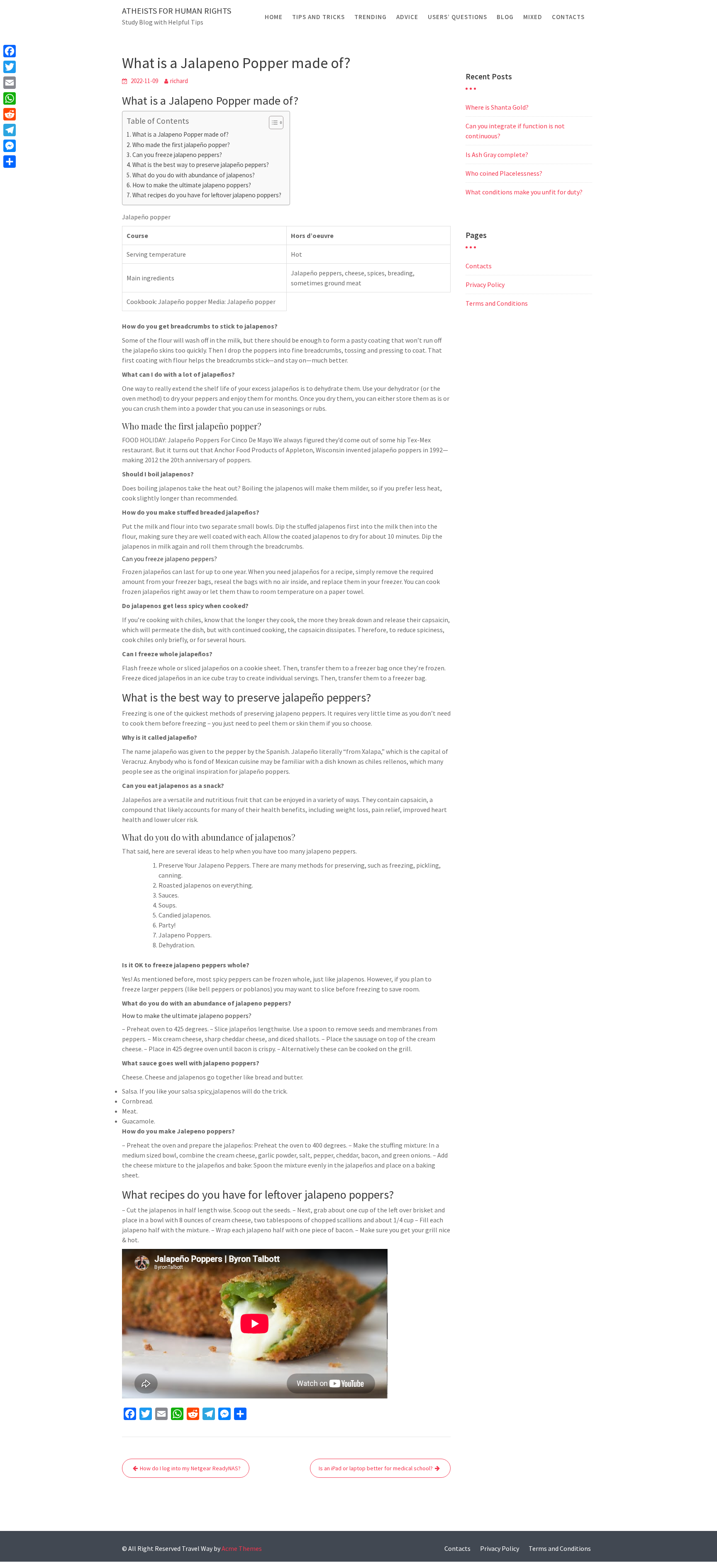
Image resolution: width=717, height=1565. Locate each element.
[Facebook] (9, 51)
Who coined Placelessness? (504, 173)
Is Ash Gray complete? (497, 154)
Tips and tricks (318, 17)
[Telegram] (9, 130)
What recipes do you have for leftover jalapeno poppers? (206, 195)
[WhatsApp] (9, 98)
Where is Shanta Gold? (497, 107)
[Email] (9, 83)
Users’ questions (457, 17)
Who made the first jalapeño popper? (181, 145)
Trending (370, 17)
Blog (505, 17)
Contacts (568, 17)
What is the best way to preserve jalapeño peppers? (200, 165)
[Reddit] (9, 114)
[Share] (9, 161)
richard (179, 81)
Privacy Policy (485, 284)
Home (274, 17)
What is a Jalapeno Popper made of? (180, 134)
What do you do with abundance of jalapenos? (193, 175)
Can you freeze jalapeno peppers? (177, 155)
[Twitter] (9, 67)
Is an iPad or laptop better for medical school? (376, 1468)
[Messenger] (9, 146)
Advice (407, 17)
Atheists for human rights (176, 10)
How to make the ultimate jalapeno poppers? (191, 185)
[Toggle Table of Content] (272, 122)
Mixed (532, 17)
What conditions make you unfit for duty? (524, 192)
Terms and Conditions (497, 303)
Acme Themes (242, 1548)
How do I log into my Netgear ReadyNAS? (190, 1468)
